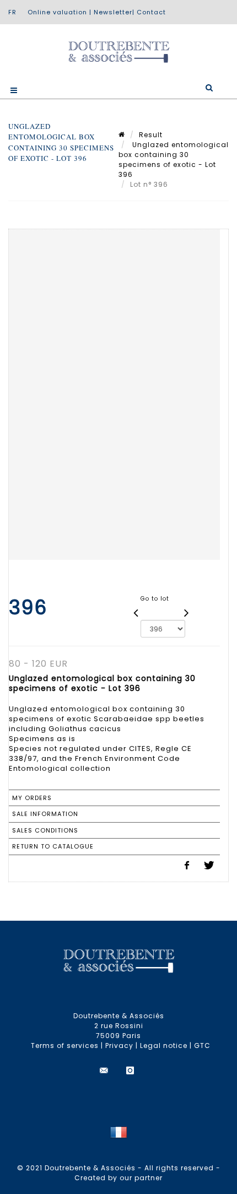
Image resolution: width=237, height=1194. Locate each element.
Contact (151, 12)
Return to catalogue (53, 846)
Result (151, 134)
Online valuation (57, 12)
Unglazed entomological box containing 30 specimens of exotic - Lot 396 (173, 159)
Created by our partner (118, 1177)
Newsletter (113, 12)
